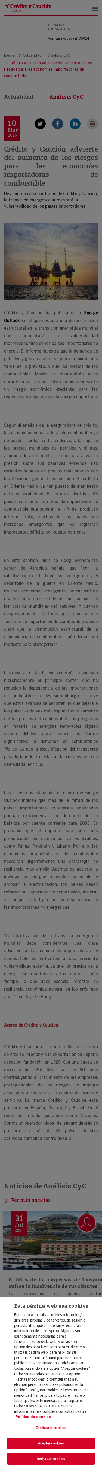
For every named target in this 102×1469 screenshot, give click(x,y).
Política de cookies (33, 1416)
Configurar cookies (51, 1427)
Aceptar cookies (51, 1443)
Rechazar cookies (51, 1458)
